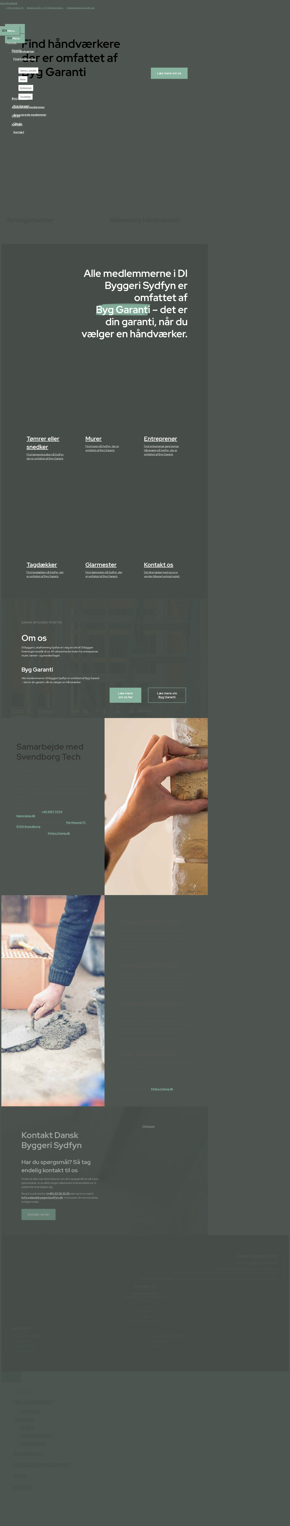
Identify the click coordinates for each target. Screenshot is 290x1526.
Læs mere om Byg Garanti (167, 695)
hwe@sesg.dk (25, 816)
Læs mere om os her (125, 695)
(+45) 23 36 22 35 (15, 8)
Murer (23, 79)
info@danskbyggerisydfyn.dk (80, 8)
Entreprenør (26, 88)
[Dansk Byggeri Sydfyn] (26, 22)
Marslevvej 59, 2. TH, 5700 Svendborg (45, 8)
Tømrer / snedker (28, 70)
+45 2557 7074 (52, 812)
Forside (17, 50)
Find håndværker (24, 59)
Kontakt (18, 132)
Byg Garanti (21, 106)
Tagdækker (25, 96)
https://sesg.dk (59, 833)
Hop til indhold (8, 3)
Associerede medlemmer (29, 115)
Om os (17, 123)
